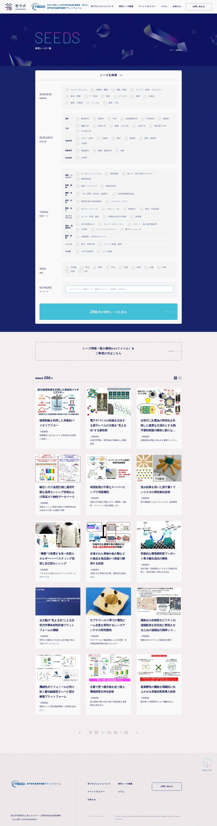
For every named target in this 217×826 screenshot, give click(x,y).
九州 (85, 271)
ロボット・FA (113, 209)
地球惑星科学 (131, 119)
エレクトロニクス (79, 90)
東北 (87, 267)
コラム (164, 6)
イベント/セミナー (147, 6)
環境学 (133, 138)
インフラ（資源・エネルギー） (149, 90)
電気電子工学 (160, 126)
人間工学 (141, 126)
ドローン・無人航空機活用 (145, 224)
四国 (73, 271)
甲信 (113, 267)
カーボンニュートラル (91, 174)
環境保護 (114, 174)
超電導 (138, 217)
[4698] (119, 289)
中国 (164, 267)
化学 (115, 119)
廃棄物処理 (86, 179)
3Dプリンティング (89, 209)
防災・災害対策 (88, 244)
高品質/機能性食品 (126, 194)
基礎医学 (85, 151)
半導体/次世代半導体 (117, 217)
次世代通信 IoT (88, 224)
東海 (139, 267)
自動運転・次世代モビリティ (94, 237)
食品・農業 (76, 96)
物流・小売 (113, 103)
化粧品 (152, 96)
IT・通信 (93, 96)
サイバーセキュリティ (114, 224)
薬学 (123, 151)
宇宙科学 (150, 119)
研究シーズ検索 (126, 6)
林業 (138, 96)
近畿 (151, 267)
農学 (119, 138)
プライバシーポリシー (96, 816)
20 (126, 732)
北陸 (126, 267)
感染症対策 (111, 186)
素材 (108, 96)
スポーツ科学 (87, 138)
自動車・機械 (102, 90)
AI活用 (84, 229)
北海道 (74, 267)
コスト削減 (107, 252)
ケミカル (95, 103)
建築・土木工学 (122, 126)
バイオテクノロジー (120, 201)
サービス (123, 96)
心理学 (84, 158)
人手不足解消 (87, 252)
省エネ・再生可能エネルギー (140, 174)
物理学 (101, 119)
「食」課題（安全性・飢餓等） (95, 194)
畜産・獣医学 (150, 138)
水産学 (84, 143)
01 (90, 732)
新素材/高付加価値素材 (91, 201)
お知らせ (177, 6)
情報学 (166, 119)
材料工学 (102, 126)
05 (115, 732)
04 (109, 732)
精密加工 (132, 209)
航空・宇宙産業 (152, 209)
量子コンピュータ (133, 229)
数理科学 (85, 119)
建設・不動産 (77, 103)
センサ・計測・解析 (90, 217)
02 (96, 732)
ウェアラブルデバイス (106, 229)
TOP (171, 50)
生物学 (105, 138)
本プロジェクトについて (102, 6)
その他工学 (86, 131)
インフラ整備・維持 (113, 244)
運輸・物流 (122, 90)
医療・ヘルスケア (89, 186)
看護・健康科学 (105, 151)
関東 (100, 267)
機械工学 (85, 126)
